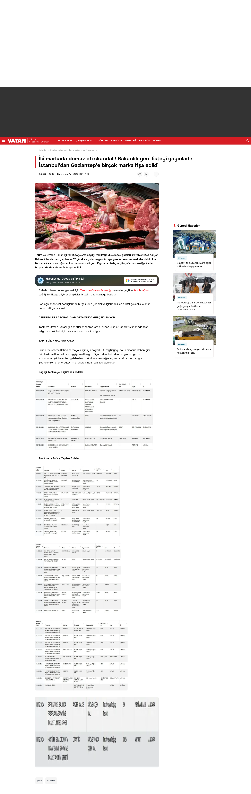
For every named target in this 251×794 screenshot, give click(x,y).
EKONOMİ (130, 140)
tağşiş (79, 255)
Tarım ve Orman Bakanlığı (51, 255)
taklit (71, 255)
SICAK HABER (65, 140)
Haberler (43, 150)
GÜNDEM (103, 140)
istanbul (51, 780)
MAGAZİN (144, 140)
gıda (39, 780)
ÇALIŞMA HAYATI (85, 140)
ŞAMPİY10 (116, 140)
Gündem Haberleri (58, 150)
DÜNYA (157, 140)
